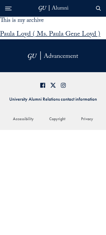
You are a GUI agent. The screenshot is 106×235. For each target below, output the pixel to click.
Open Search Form (98, 8)
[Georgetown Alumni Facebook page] (43, 85)
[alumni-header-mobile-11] (54, 8)
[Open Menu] (8, 8)
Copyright (57, 118)
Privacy (87, 118)
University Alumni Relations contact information (53, 99)
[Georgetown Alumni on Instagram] (63, 85)
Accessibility (23, 118)
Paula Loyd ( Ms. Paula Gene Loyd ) (50, 34)
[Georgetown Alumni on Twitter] (53, 85)
